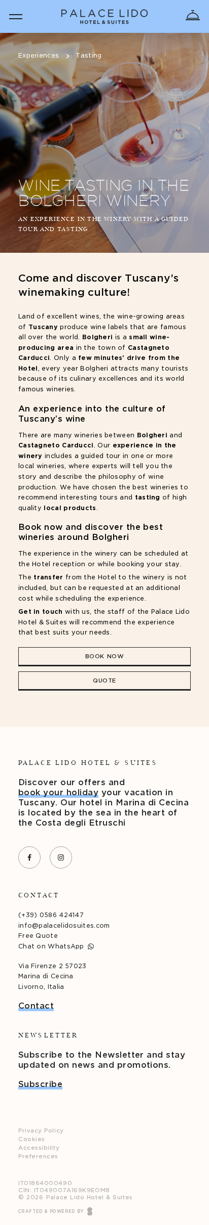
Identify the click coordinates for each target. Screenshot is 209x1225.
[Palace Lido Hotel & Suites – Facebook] (29, 857)
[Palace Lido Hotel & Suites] (104, 16)
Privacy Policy (41, 1130)
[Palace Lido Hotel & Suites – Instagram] (61, 857)
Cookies (31, 1139)
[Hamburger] (15, 16)
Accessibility (38, 1147)
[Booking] (193, 15)
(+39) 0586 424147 (51, 915)
